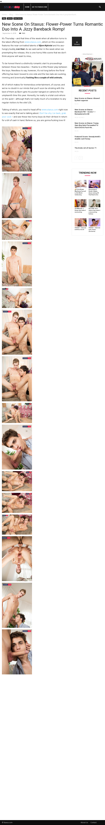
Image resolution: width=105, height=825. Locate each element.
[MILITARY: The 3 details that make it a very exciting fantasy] (94, 203)
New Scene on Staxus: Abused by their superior (87, 99)
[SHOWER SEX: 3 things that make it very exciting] (81, 203)
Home (27, 7)
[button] (100, 7)
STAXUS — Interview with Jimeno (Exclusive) (94, 229)
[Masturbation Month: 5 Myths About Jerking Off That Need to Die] (94, 184)
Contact (94, 822)
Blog (11, 14)
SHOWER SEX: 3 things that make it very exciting (80, 210)
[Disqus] (35, 709)
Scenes (10, 18)
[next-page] (80, 158)
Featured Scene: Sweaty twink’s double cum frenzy (87, 138)
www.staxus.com (33, 42)
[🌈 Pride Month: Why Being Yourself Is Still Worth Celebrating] (81, 184)
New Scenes (18, 18)
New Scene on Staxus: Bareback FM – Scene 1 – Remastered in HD (85, 112)
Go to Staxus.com (39, 7)
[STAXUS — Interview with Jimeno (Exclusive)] (94, 222)
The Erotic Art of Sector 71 (85, 148)
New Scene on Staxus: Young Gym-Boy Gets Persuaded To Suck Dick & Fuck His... (86, 125)
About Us (84, 822)
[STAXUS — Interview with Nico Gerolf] (81, 222)
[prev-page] (76, 158)
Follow (77, 38)
